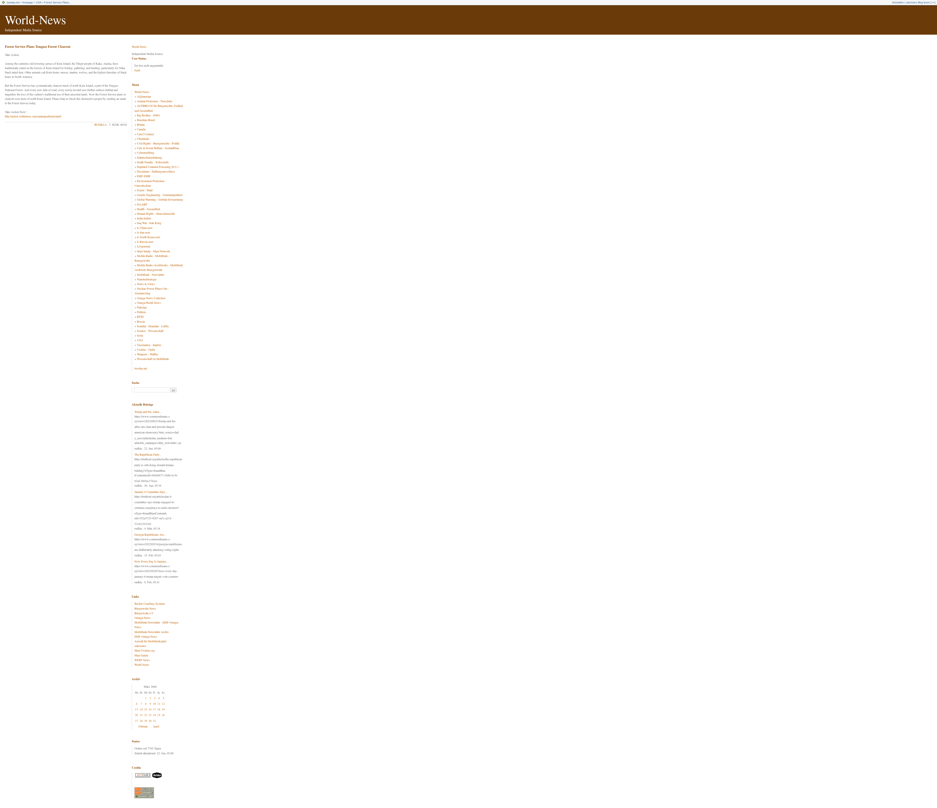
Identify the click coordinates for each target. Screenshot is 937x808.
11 (158, 704)
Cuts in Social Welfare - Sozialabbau (158, 148)
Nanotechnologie (146, 279)
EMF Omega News (145, 636)
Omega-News (142, 618)
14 (141, 709)
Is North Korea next (148, 237)
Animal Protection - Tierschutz (154, 101)
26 (163, 715)
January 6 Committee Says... (150, 492)
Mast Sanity (141, 655)
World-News (35, 19)
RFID (140, 316)
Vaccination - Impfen (149, 345)
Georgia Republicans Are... (150, 534)
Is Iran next (143, 232)
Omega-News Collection (151, 298)
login (137, 70)
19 (163, 709)
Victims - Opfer (146, 349)
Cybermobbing (145, 152)
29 (145, 721)
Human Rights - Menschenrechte (156, 213)
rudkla (100, 124)
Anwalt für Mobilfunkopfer (150, 641)
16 (150, 709)
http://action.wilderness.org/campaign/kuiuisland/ (33, 116)
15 (145, 709)
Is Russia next (145, 242)
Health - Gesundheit (148, 209)
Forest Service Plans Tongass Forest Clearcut (38, 46)
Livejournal (143, 246)
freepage (27, 2)
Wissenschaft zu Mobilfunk (153, 359)
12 (163, 704)
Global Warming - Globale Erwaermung (160, 199)
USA (38, 2)
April (156, 726)
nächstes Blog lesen (918, 2)
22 (145, 715)
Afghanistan (144, 96)
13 (136, 709)
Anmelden (898, 2)
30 (150, 721)
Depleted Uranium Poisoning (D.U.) (158, 167)
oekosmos (140, 646)
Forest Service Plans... (57, 2)
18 (158, 709)
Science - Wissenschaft (150, 331)
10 (154, 704)
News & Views (146, 284)
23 (150, 715)
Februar (143, 726)
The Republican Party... (147, 454)
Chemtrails (143, 139)
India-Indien (144, 218)
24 (154, 715)
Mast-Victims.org (144, 650)
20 (136, 715)
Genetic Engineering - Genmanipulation (160, 195)
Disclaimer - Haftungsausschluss (156, 171)
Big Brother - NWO (148, 115)
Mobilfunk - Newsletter (150, 274)
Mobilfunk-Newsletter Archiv (151, 632)
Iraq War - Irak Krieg (149, 223)
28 (141, 721)
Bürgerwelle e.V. (144, 613)
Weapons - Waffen (147, 354)
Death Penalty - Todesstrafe (153, 162)
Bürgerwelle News (145, 608)
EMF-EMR (143, 176)
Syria (140, 335)
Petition (141, 312)
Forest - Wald (145, 190)
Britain (141, 124)
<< (933, 2)
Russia (141, 321)
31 (154, 721)
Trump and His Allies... (148, 412)
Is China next (144, 228)
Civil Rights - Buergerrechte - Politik (158, 143)
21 (141, 715)
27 (136, 721)
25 (158, 715)
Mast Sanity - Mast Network (153, 251)
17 (154, 709)
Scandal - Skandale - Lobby (153, 326)
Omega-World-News (149, 303)
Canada (141, 129)
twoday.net (13, 2)
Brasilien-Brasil (146, 120)
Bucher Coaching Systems (149, 603)
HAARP (142, 204)
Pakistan (142, 307)
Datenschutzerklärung (149, 157)
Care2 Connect (145, 134)
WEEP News (142, 660)
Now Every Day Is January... (151, 561)
